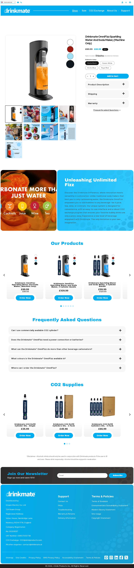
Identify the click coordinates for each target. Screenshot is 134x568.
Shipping (99, 55)
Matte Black (92, 63)
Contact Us (63, 501)
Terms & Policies (93, 558)
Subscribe (117, 475)
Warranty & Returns (66, 514)
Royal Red (105, 68)
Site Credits (21, 558)
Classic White (107, 63)
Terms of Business (100, 501)
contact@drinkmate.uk (32, 544)
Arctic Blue (91, 68)
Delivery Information (67, 518)
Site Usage (96, 514)
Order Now (25, 298)
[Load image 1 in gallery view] (13, 114)
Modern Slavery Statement (103, 510)
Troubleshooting (65, 510)
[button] (8, 2)
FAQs (60, 505)
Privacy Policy (35, 558)
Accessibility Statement (73, 558)
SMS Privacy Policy (51, 558)
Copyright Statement (101, 518)
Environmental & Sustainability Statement (110, 505)
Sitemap (9, 558)
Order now (25, 436)
